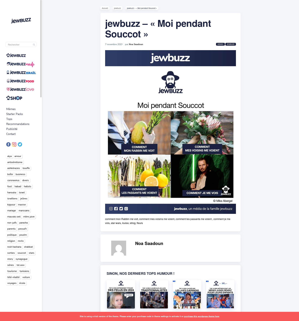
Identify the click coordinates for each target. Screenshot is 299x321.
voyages (12, 283)
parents (11, 229)
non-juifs (12, 222)
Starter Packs (14, 114)
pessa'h (22, 229)
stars (31, 253)
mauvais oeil (14, 216)
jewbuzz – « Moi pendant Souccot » (158, 28)
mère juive (29, 216)
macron (22, 204)
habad (18, 186)
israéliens (12, 198)
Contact (11, 134)
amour (17, 156)
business (20, 174)
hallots (27, 186)
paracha (23, 222)
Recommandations (17, 124)
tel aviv (20, 265)
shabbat (28, 247)
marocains (24, 210)
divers (25, 180)
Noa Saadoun (136, 44)
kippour (11, 204)
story (10, 259)
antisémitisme (14, 162)
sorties (11, 253)
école (22, 283)
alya (9, 156)
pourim (23, 235)
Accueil (105, 8)
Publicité (11, 129)
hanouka (11, 192)
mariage (11, 210)
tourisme (12, 271)
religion (11, 241)
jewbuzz (117, 8)
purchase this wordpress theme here (201, 316)
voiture (26, 277)
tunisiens (24, 271)
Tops (9, 119)
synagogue (22, 259)
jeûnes (23, 198)
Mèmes (11, 109)
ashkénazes (13, 168)
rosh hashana (14, 247)
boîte (10, 174)
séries (10, 265)
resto (21, 241)
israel (22, 192)
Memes (220, 44)
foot (9, 186)
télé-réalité (13, 277)
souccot (22, 253)
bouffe (26, 168)
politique (12, 235)
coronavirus (13, 180)
